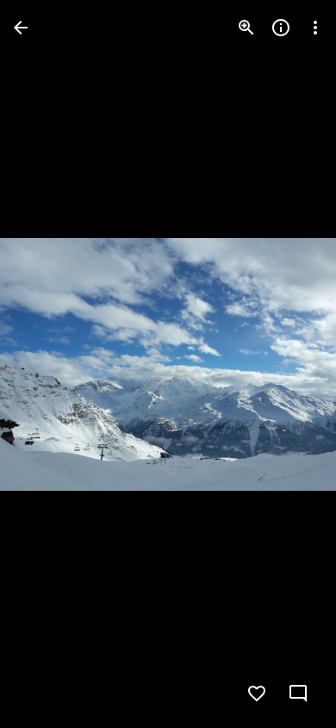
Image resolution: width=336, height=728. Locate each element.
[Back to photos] (20, 27)
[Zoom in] (246, 27)
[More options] (315, 27)
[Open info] (281, 27)
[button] (48, 364)
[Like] (256, 693)
